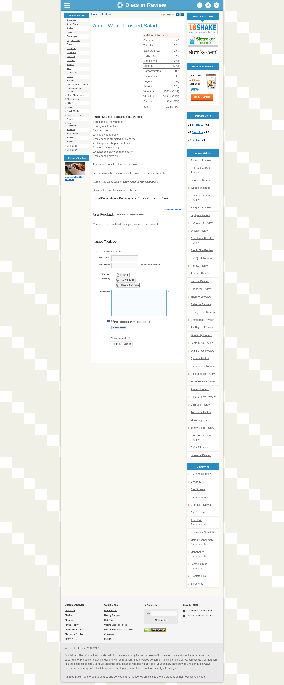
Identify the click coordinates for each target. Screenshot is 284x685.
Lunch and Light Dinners (74, 89)
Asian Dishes (73, 24)
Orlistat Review (199, 230)
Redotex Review (200, 273)
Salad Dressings (75, 115)
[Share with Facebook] (199, 5)
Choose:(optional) (105, 276)
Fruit (69, 68)
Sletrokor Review (201, 160)
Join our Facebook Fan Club (199, 615)
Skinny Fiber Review (203, 312)
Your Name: (104, 257)
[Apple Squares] (178, 14)
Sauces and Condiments (72, 124)
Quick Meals (73, 111)
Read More (202, 97)
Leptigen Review (200, 215)
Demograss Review (202, 319)
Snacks (70, 137)
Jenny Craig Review (202, 427)
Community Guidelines (75, 629)
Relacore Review (201, 304)
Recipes (106, 14)
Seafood (71, 129)
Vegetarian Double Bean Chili (73, 178)
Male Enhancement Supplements (202, 542)
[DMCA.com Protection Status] (155, 631)
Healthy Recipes (112, 615)
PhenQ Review (199, 265)
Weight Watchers (200, 187)
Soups (70, 142)
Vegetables (72, 146)
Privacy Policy (72, 625)
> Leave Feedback (172, 210)
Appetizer (71, 20)
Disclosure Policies (74, 634)
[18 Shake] (203, 28)
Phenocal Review (201, 289)
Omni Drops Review (202, 350)
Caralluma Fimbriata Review (202, 240)
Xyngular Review (201, 207)
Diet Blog (108, 620)
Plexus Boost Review (203, 397)
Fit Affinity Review (201, 335)
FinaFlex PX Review (203, 381)
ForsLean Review (201, 412)
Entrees (70, 64)
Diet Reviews (110, 610)
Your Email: (104, 264)
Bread (69, 44)
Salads (70, 119)
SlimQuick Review (201, 258)
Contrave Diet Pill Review (201, 197)
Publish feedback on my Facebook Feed (132, 322)
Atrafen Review (200, 389)
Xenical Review (200, 281)
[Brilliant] (203, 51)
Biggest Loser (73, 40)
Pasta (69, 107)
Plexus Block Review (203, 373)
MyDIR (107, 639)
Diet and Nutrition (201, 474)
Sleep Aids (197, 583)
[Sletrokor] (203, 40)
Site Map (69, 615)
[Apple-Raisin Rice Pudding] (182, 14)
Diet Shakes (198, 489)
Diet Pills (196, 481)
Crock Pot (71, 52)
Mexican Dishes (74, 99)
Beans (70, 32)
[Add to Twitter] (208, 5)
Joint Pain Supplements (198, 522)
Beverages (72, 36)
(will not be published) (150, 264)
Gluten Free (72, 72)
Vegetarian (72, 150)
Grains (70, 76)
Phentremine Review (203, 366)
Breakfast (71, 48)
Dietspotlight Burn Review (201, 437)
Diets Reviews (199, 497)
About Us (69, 620)
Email (148, 613)
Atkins (70, 28)
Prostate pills (198, 576)
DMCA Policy (71, 639)
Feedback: (105, 291)
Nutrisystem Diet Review (200, 170)
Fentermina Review (202, 343)
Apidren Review (200, 358)
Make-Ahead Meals (76, 95)
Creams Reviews (201, 504)
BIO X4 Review (200, 447)
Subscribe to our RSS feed (199, 610)
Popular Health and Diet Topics (119, 629)
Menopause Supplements (198, 554)
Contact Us (70, 610)
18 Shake (195, 75)
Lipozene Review (201, 180)
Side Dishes (72, 133)
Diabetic (71, 60)
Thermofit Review (201, 296)
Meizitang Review (201, 420)
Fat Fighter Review (202, 327)
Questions (109, 634)
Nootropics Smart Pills (204, 532)
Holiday (70, 80)
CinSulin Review (200, 404)
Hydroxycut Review (202, 223)
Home (94, 14)
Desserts (71, 56)
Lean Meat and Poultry (77, 84)
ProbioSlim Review (202, 250)
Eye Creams (198, 512)
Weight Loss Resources (115, 625)
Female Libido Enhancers (199, 566)
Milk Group (72, 103)
